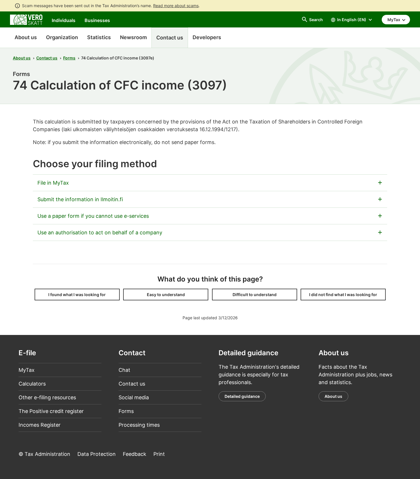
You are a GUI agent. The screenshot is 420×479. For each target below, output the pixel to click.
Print (159, 454)
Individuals (63, 20)
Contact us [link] (169, 38)
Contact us (46, 57)
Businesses (97, 20)
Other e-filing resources (47, 397)
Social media (134, 397)
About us (26, 37)
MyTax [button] (394, 19)
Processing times (139, 425)
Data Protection (96, 454)
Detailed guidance (242, 396)
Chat (124, 370)
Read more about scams (176, 5)
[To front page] (26, 19)
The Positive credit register (51, 411)
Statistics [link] (99, 37)
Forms (69, 57)
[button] (77, 294)
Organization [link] (62, 37)
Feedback (134, 454)
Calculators (32, 384)
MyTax (27, 370)
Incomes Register (40, 425)
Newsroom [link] (133, 37)
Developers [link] (207, 37)
